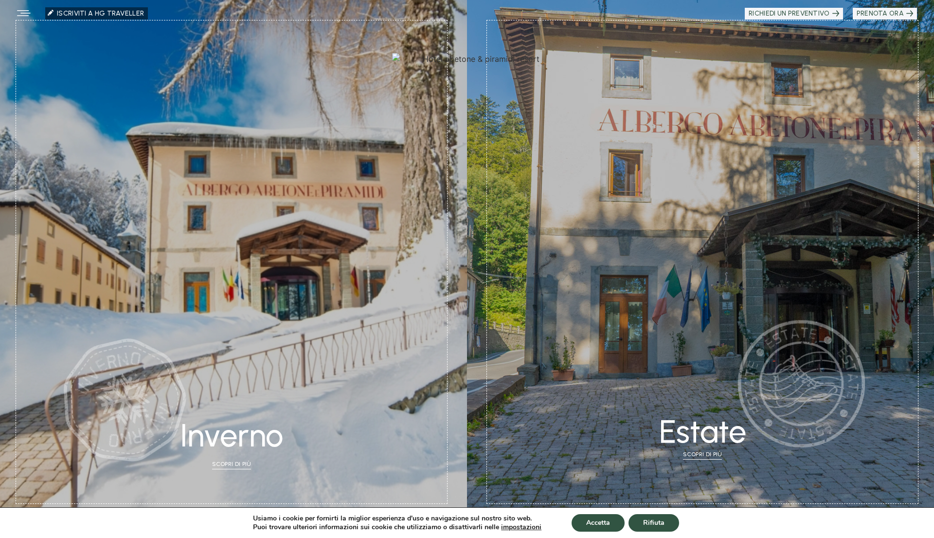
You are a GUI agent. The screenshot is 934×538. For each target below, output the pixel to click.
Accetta (598, 522)
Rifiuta (654, 522)
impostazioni (521, 527)
